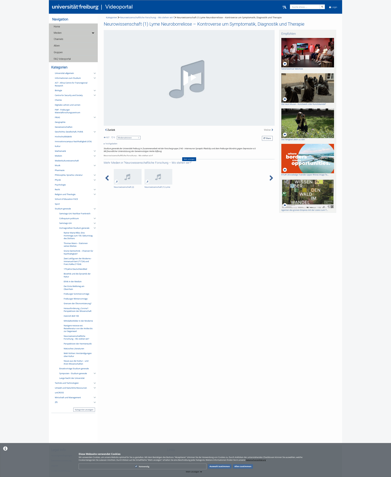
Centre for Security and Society (69, 95)
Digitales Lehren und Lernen (67, 104)
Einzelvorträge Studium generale (74, 368)
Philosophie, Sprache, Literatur (69, 175)
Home (57, 26)
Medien (58, 33)
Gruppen (58, 52)
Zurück (111, 130)
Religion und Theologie (65, 194)
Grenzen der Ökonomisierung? (77, 303)
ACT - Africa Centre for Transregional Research (71, 84)
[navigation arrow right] (271, 178)
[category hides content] (93, 73)
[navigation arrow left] (107, 178)
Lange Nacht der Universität (72, 378)
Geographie (60, 122)
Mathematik (60, 151)
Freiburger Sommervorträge (76, 293)
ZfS (56, 402)
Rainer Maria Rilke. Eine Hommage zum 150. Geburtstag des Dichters (78, 235)
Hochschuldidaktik (63, 136)
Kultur (57, 146)
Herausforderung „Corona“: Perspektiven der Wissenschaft (77, 310)
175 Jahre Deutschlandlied (75, 269)
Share (268, 138)
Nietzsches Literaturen (74, 348)
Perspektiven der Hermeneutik (78, 343)
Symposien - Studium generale (73, 373)
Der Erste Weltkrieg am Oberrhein (74, 287)
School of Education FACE (66, 199)
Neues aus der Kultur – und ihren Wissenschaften (76, 362)
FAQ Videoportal (62, 59)
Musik (57, 165)
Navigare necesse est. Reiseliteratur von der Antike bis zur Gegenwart (78, 328)
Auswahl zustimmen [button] (220, 466)
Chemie (58, 100)
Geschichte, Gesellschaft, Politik (69, 131)
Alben (57, 45)
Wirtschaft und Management (68, 397)
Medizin (58, 155)
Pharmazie (59, 170)
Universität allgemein (64, 73)
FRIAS (57, 117)
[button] (73, 26)
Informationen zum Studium (68, 78)
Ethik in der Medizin (73, 281)
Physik (58, 179)
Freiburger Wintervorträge (76, 298)
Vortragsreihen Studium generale (74, 228)
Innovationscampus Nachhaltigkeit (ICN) (73, 141)
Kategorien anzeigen (84, 409)
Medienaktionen (125, 137)
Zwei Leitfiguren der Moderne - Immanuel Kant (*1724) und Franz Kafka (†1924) (78, 261)
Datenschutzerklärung (256, 460)
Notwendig (144, 466)
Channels (58, 39)
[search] (305, 6)
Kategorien (111, 17)
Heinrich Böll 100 (71, 316)
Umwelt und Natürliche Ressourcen (71, 387)
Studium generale (63, 208)
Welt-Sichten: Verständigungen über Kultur (78, 355)
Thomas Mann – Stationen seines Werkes (76, 244)
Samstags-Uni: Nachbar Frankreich (74, 213)
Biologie (58, 90)
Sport (57, 204)
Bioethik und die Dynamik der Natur (77, 275)
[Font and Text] (284, 7)
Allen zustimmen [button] (242, 466)
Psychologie (60, 184)
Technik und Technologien (67, 383)
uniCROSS (59, 392)
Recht (57, 189)
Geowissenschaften (63, 127)
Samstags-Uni (65, 223)
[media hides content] (93, 33)
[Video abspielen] (189, 77)
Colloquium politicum (69, 218)
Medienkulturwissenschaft (67, 160)
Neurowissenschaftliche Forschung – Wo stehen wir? (76, 337)
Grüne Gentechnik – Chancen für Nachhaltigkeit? (78, 252)
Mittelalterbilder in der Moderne (78, 320)
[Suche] (322, 6)
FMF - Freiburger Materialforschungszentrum (67, 111)
